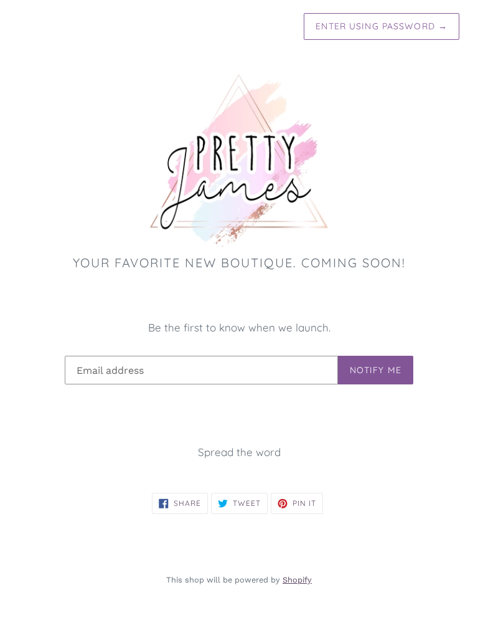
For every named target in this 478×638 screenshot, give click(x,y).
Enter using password (382, 26)
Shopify (297, 579)
